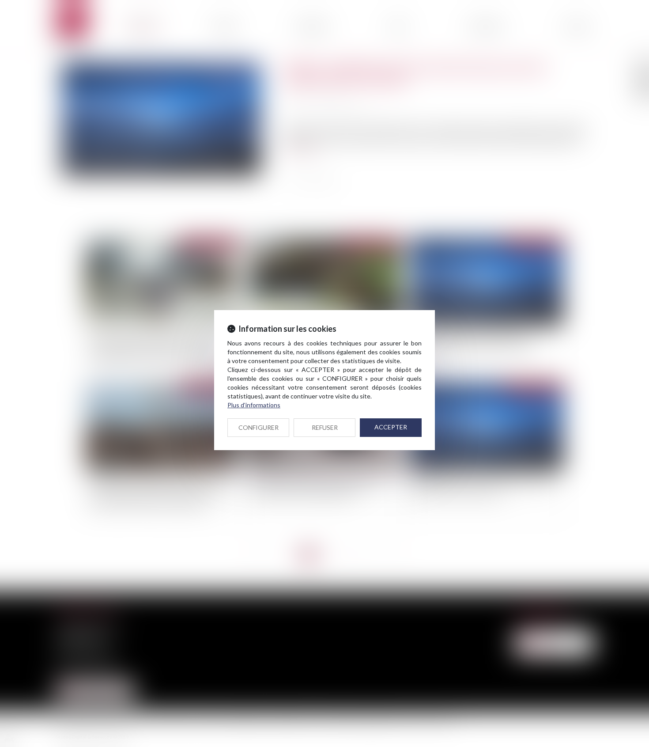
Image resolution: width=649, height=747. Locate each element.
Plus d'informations (253, 405)
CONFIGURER (258, 427)
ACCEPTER (390, 427)
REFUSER (325, 427)
